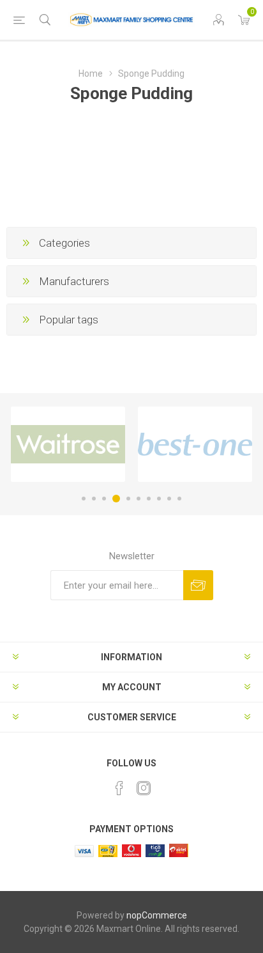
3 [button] (104, 498)
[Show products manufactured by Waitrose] (68, 444)
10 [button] (179, 498)
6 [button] (138, 498)
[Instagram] (143, 788)
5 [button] (128, 498)
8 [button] (159, 498)
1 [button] (84, 498)
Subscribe (198, 585)
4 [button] (116, 498)
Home (91, 73)
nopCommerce (156, 915)
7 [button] (149, 498)
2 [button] (94, 498)
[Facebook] (119, 788)
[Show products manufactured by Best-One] (195, 444)
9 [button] (169, 498)
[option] (68, 444)
